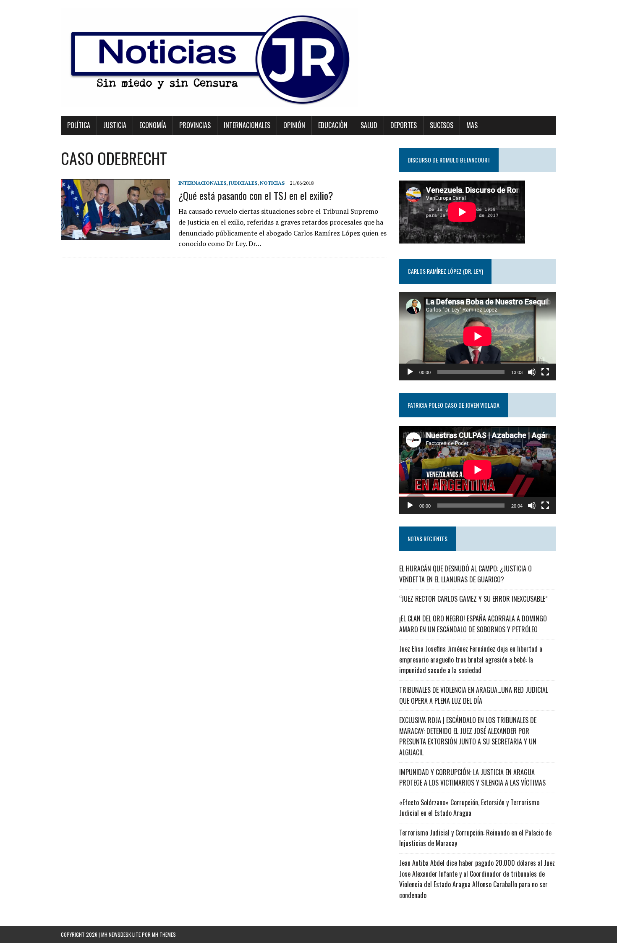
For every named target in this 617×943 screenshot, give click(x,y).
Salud (369, 125)
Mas (472, 125)
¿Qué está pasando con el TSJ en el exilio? (255, 195)
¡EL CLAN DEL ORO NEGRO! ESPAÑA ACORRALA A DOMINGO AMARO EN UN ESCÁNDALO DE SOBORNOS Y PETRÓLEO (473, 623)
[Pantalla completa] (545, 372)
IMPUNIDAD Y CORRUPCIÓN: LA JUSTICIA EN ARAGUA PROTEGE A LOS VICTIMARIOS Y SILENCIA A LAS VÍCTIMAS (472, 777)
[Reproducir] (410, 372)
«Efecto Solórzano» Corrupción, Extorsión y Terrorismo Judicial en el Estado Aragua (469, 807)
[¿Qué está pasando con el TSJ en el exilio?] (115, 234)
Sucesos (441, 125)
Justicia (114, 125)
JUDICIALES (243, 183)
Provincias (195, 125)
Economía (152, 125)
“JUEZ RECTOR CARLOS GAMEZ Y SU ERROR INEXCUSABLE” (473, 599)
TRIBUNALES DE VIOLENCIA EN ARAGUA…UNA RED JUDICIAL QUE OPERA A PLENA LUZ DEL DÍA (473, 695)
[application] (477, 336)
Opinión (294, 125)
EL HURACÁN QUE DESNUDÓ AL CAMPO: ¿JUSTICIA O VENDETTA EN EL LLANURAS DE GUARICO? (465, 573)
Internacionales (247, 125)
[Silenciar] (532, 372)
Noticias (272, 183)
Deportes (403, 125)
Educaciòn (333, 125)
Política (78, 125)
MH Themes (164, 934)
